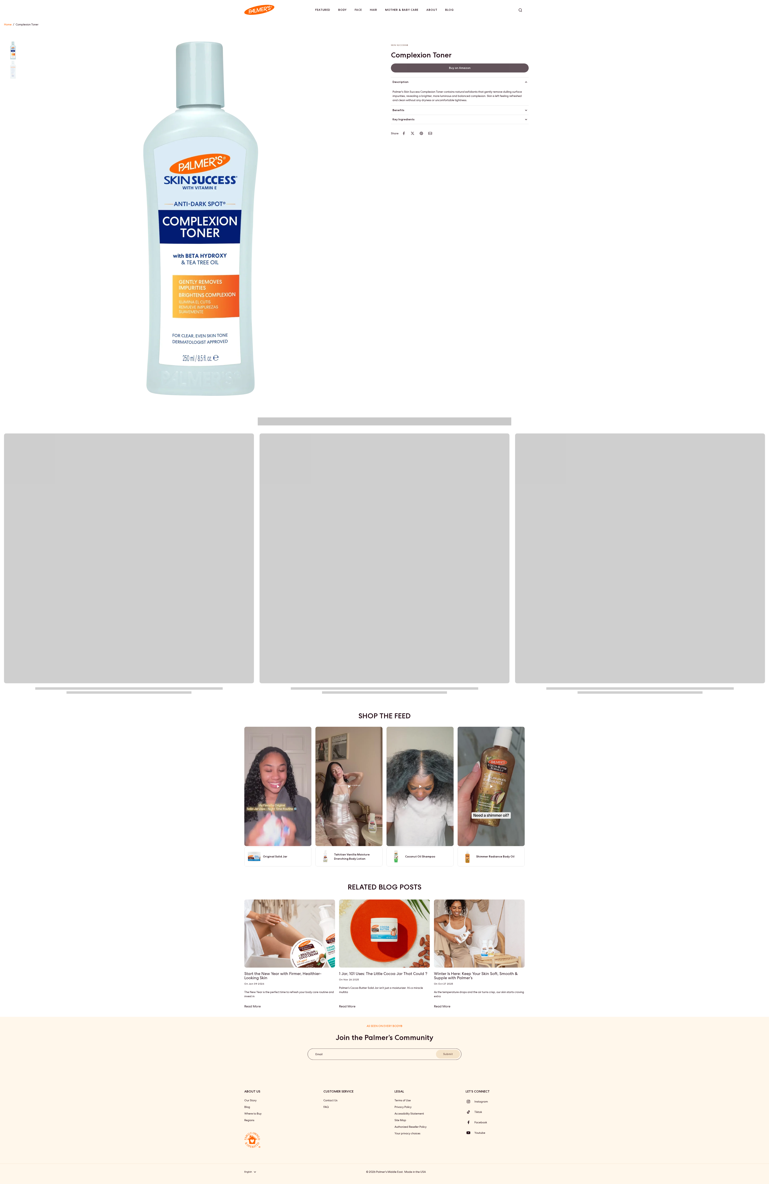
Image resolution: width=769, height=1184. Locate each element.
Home (8, 24)
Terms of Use (403, 1100)
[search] (520, 10)
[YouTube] (470, 1132)
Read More (252, 1006)
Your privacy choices (407, 1133)
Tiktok (478, 1112)
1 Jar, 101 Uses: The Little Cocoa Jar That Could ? (383, 974)
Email (318, 1054)
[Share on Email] (430, 133)
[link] (460, 67)
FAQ (326, 1107)
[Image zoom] (201, 218)
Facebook (480, 1122)
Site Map (400, 1120)
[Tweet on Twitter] (412, 133)
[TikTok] (470, 1112)
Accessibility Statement (409, 1113)
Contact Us (330, 1100)
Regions (249, 1120)
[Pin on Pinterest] (421, 133)
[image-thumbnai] (13, 50)
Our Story (250, 1100)
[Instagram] (470, 1101)
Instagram (481, 1101)
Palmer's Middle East (389, 1172)
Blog (247, 1107)
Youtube (479, 1133)
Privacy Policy (403, 1107)
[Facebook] (470, 1122)
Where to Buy (253, 1113)
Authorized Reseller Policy (411, 1127)
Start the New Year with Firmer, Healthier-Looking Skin (282, 976)
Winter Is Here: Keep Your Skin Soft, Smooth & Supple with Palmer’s (476, 976)
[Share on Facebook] (403, 133)
